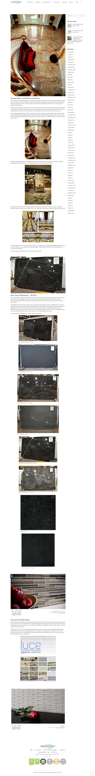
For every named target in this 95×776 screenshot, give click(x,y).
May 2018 (70, 105)
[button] (81, 3)
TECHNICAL (57, 3)
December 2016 (71, 125)
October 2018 (71, 94)
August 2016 (71, 130)
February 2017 (71, 120)
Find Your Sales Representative (50, 750)
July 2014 (70, 170)
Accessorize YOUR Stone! (20, 620)
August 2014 (71, 167)
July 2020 (70, 74)
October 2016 (71, 127)
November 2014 (71, 160)
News (48, 752)
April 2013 (70, 205)
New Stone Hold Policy (78, 30)
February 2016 (71, 145)
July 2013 (70, 198)
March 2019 (70, 87)
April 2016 (70, 140)
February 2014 (71, 182)
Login (31, 750)
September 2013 (72, 193)
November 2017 (71, 117)
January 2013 (71, 213)
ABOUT (71, 3)
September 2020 (72, 69)
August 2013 (71, 195)
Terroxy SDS (62, 750)
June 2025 (70, 54)
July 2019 (70, 84)
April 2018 (70, 107)
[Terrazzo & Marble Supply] (18, 3)
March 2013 (70, 208)
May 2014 (70, 175)
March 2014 (70, 180)
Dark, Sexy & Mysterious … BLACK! (23, 295)
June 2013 (70, 200)
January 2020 (71, 82)
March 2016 (70, 142)
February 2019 (71, 89)
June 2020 (70, 77)
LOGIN (77, 3)
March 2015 (70, 152)
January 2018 (71, 112)
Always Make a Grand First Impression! (25, 98)
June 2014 (70, 172)
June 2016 (70, 135)
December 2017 (71, 115)
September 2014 (72, 165)
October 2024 (71, 59)
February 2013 (71, 210)
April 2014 (70, 177)
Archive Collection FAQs (78, 24)
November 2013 (71, 188)
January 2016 (71, 147)
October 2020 (71, 67)
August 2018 (71, 99)
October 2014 (71, 162)
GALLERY (64, 3)
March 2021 (70, 62)
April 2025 (70, 57)
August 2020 (71, 72)
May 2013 (70, 203)
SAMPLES (37, 3)
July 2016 (70, 132)
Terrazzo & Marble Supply (47, 772)
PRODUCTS (30, 3)
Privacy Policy (54, 752)
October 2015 (71, 150)
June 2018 (70, 102)
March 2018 (70, 110)
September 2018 (72, 97)
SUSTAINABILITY (47, 3)
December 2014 (71, 157)
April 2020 (70, 79)
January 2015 (71, 155)
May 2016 (70, 137)
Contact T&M (38, 750)
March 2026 (70, 52)
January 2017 (71, 122)
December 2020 (71, 64)
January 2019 (71, 92)
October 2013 (71, 190)
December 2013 (71, 185)
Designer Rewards (42, 752)
